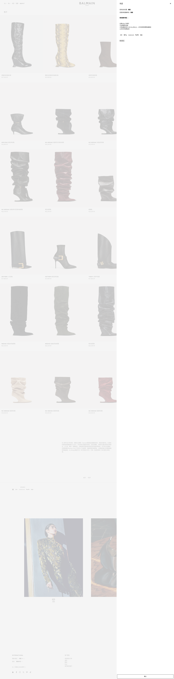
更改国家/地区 (123, 18)
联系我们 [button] (122, 40)
